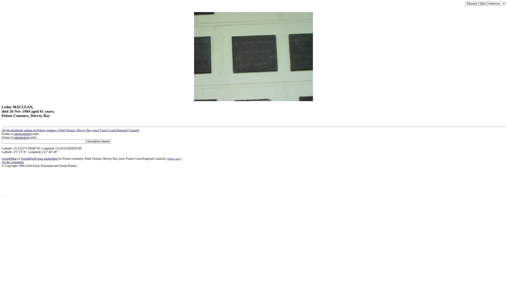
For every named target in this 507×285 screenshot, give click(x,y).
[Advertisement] (120, 182)
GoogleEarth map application (39, 158)
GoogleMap (9, 158)
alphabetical (21, 137)
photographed (22, 134)
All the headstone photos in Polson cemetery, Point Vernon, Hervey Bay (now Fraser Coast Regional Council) (70, 130)
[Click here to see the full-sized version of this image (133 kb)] (253, 100)
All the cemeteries (13, 162)
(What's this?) (174, 158)
